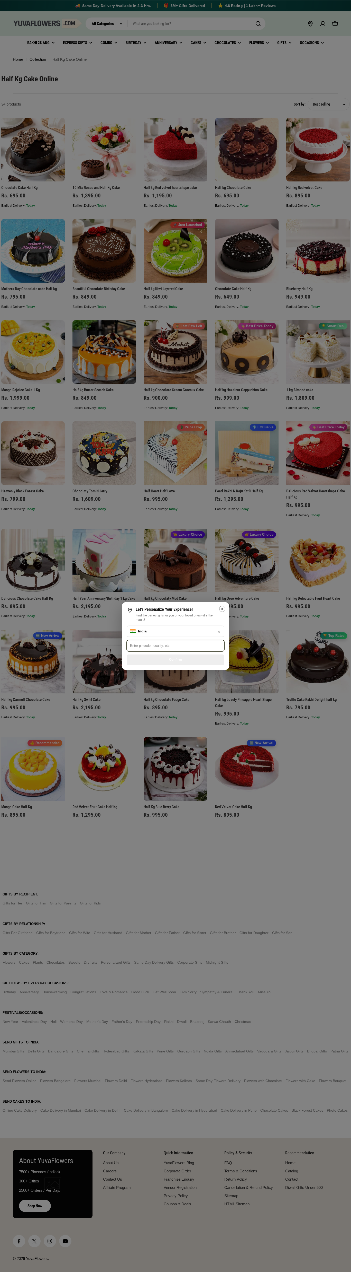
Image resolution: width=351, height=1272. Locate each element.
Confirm (175, 659)
